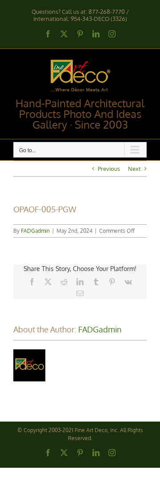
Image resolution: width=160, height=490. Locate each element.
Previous (109, 168)
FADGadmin (35, 230)
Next (134, 168)
